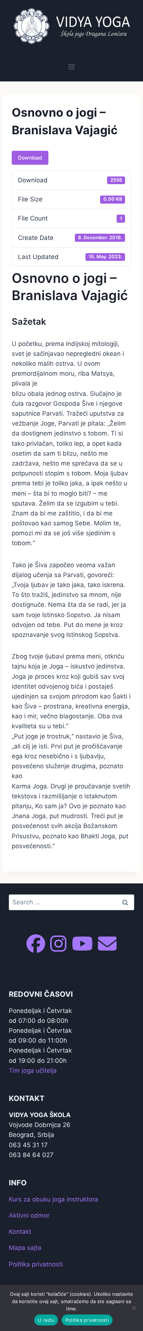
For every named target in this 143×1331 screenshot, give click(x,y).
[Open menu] (71, 66)
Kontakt (20, 1231)
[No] (134, 1308)
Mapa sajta (25, 1247)
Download (30, 157)
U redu (46, 1320)
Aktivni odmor (29, 1215)
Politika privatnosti (36, 1264)
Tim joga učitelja (33, 1070)
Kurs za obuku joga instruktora (53, 1199)
